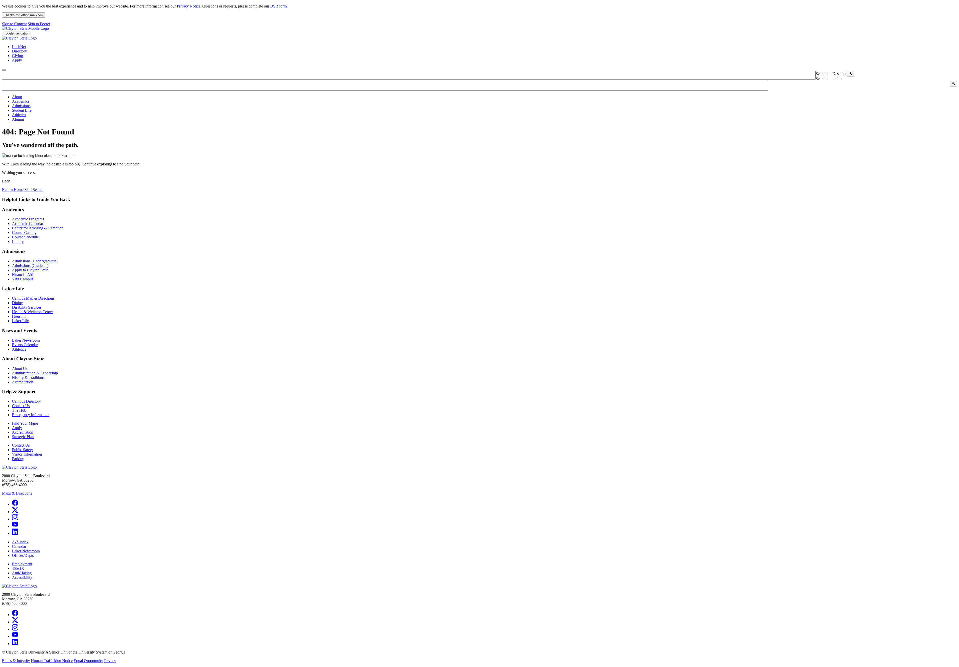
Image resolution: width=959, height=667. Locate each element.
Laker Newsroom (26, 340)
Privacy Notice (188, 6)
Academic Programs (28, 219)
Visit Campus (22, 279)
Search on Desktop (831, 73)
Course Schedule (25, 237)
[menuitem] (484, 97)
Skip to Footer (39, 24)
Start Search (33, 189)
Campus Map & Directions (33, 298)
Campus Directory (26, 401)
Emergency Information (30, 415)
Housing (18, 316)
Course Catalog (24, 232)
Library (18, 241)
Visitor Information (27, 454)
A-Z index (20, 542)
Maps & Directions (17, 493)
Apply (17, 428)
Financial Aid (22, 274)
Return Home (12, 189)
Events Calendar (25, 345)
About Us (19, 368)
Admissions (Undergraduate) (34, 261)
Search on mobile (829, 78)
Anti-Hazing (22, 573)
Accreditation (22, 382)
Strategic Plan (23, 437)
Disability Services (26, 307)
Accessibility (22, 577)
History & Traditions (28, 377)
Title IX (18, 568)
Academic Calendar (27, 223)
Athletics (19, 349)
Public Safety (22, 450)
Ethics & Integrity (16, 661)
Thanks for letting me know (23, 15)
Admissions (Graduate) (30, 265)
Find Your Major (25, 423)
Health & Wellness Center (32, 312)
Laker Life (20, 321)
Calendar (19, 546)
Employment (22, 564)
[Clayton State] (25, 28)
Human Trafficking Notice (52, 661)
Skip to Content (14, 24)
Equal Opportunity (88, 661)
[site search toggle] (4, 70)
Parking (18, 459)
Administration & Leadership (35, 373)
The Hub (19, 410)
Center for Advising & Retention (37, 228)
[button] (17, 97)
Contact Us (21, 406)
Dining (17, 303)
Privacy (110, 661)
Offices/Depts (23, 555)
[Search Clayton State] (850, 73)
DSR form (278, 6)
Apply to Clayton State (30, 270)
